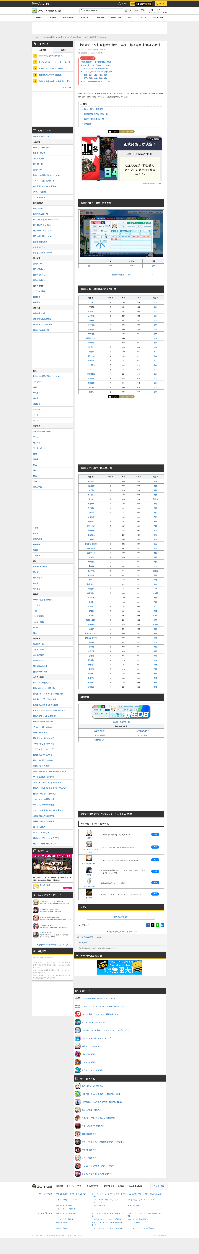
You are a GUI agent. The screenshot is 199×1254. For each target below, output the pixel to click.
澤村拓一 (91, 347)
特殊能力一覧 (38, 644)
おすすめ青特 (38, 655)
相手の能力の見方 (40, 313)
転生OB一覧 (38, 164)
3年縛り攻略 (116, 17)
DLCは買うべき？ (89, 65)
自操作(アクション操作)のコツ (45, 716)
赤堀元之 (91, 651)
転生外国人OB (99, 739)
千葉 (155, 535)
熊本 (155, 530)
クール (35, 415)
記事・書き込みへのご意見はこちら (123, 931)
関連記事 (88, 123)
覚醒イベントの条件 (41, 765)
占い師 (35, 627)
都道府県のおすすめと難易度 (50, 74)
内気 (35, 387)
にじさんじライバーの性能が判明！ (95, 68)
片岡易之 (91, 333)
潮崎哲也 (91, 521)
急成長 (35, 550)
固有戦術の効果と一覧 (42, 431)
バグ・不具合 (38, 158)
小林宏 (91, 655)
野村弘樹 (91, 575)
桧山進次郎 (91, 584)
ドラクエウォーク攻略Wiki (66, 1209)
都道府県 (100, 17)
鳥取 (105, 78)
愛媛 (155, 486)
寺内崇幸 (91, 342)
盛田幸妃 (91, 571)
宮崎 (100, 78)
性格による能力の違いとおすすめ (46, 175)
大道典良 (91, 588)
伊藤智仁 (91, 664)
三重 (155, 588)
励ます (35, 572)
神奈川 (155, 593)
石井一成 (91, 356)
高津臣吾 (91, 503)
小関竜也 (91, 325)
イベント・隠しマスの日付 (43, 180)
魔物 (35, 453)
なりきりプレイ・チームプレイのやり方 (49, 710)
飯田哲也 (91, 535)
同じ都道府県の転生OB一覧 (96, 113)
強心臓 (35, 459)
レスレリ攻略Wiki (62, 1228)
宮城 (155, 611)
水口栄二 (91, 494)
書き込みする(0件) (121, 917)
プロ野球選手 (38, 616)
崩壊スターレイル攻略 (64, 1205)
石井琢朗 (91, 316)
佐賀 (155, 481)
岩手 (85, 78)
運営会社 (121, 1186)
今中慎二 (91, 673)
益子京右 (91, 383)
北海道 (155, 571)
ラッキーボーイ (39, 448)
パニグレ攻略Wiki (134, 1222)
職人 (35, 633)
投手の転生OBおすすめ (42, 236)
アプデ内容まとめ (40, 197)
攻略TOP (39, 17)
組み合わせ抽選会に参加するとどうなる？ (50, 788)
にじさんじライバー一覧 (43, 252)
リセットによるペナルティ (43, 743)
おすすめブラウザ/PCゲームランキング (53, 944)
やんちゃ (36, 392)
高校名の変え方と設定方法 (43, 815)
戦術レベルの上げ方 (41, 330)
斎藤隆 (91, 611)
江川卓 (91, 302)
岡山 (155, 646)
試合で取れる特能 (40, 666)
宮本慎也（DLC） (91, 633)
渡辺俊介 (91, 329)
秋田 (95, 75)
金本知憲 (91, 517)
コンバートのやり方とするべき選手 (47, 782)
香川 (155, 548)
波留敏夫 (91, 687)
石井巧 (91, 392)
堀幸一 (91, 579)
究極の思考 (37, 538)
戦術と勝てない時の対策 (43, 324)
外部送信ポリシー (93, 1186)
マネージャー (158, 17)
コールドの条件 (39, 827)
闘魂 (35, 475)
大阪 (90, 78)
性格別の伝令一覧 (40, 566)
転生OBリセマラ (100, 731)
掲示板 (63, 50)
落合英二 (91, 311)
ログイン (162, 3)
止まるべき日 (68, 17)
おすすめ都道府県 (40, 241)
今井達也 (91, 365)
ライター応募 (159, 1186)
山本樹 (91, 646)
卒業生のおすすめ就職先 (43, 599)
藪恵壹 (91, 499)
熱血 (35, 470)
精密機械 (36, 544)
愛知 (85, 75)
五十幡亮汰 (91, 374)
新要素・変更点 (39, 153)
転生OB (53, 17)
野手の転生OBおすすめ (42, 230)
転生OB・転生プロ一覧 (121, 722)
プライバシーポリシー (75, 1186)
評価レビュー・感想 (41, 147)
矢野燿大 (91, 508)
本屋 (35, 610)
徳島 (105, 75)
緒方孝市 (91, 481)
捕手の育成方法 (39, 274)
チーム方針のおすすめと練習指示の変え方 (50, 771)
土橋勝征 (91, 539)
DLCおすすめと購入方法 (43, 682)
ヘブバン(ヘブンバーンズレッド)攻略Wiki (107, 1219)
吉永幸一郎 (91, 553)
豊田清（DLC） (91, 620)
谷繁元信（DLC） (91, 638)
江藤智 (91, 629)
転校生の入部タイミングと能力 (45, 704)
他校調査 (36, 302)
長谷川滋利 (91, 526)
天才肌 (35, 420)
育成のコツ (85, 17)
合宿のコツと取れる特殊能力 (44, 793)
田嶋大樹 (91, 360)
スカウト (142, 17)
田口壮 (91, 602)
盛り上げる (37, 577)
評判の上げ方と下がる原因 (43, 821)
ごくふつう (37, 381)
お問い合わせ (109, 1186)
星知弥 (91, 351)
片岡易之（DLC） (91, 338)
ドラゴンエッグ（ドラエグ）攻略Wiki (141, 1228)
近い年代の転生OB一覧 (94, 118)
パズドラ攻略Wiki (98, 1205)
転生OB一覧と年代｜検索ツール (51, 55)
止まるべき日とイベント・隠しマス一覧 (54, 62)
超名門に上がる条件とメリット (45, 843)
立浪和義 (91, 597)
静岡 (155, 553)
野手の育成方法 (39, 280)
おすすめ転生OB (142, 731)
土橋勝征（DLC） (91, 544)
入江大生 (91, 369)
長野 (155, 490)
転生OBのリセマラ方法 (42, 225)
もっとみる (67, 87)
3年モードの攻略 (103, 65)
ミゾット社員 (38, 621)
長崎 (155, 579)
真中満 (91, 320)
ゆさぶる (36, 533)
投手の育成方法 (39, 269)
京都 (155, 584)
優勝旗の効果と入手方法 (43, 721)
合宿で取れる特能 (40, 671)
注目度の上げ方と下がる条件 (44, 699)
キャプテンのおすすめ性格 (43, 804)
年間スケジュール (40, 732)
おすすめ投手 (100, 735)
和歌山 (155, 499)
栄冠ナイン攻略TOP (41, 136)
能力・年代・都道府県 (93, 109)
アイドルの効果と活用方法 (43, 777)
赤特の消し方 (38, 660)
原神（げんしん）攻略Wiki (66, 1213)
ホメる (35, 583)
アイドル (36, 605)
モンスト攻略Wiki (134, 1205)
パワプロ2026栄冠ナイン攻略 (91, 937)
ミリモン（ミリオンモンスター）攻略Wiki (107, 1228)
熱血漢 (35, 398)
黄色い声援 (37, 487)
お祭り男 (36, 481)
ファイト (36, 437)
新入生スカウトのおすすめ (43, 738)
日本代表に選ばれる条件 (43, 760)
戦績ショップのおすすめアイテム (46, 838)
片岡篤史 (91, 561)
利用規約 (59, 1186)
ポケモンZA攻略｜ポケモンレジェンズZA (71, 1194)
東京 (155, 629)
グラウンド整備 (39, 291)
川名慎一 (91, 624)
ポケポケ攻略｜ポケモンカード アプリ (142, 1200)
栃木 (90, 75)
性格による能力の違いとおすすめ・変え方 (55, 81)
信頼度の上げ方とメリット (43, 754)
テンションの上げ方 (41, 832)
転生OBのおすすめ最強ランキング (46, 219)
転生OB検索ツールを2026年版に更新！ (96, 62)
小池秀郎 (91, 490)
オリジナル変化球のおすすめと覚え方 (48, 810)
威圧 (35, 464)
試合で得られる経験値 (42, 318)
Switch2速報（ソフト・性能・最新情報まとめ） (145, 1194)
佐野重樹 (91, 486)
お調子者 (36, 403)
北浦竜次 (91, 378)
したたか (36, 409)
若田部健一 (91, 593)
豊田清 (91, 669)
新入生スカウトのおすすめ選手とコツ (53, 68)
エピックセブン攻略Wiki (65, 1219)
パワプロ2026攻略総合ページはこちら (96, 81)
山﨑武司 (91, 512)
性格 (130, 17)
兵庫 (100, 75)
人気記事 (42, 50)
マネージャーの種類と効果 (43, 799)
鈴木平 (91, 557)
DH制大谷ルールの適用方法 (44, 688)
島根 (95, 78)
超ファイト (37, 442)
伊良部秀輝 (91, 548)
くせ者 (35, 527)
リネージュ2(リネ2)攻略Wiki (138, 1219)
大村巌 (91, 615)
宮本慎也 (91, 682)
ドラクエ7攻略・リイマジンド (67, 1200)
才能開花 (36, 555)
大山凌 (91, 387)
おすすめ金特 (38, 649)
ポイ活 (124, 3)
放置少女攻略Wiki (62, 1222)
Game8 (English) (135, 1186)
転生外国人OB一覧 (40, 214)
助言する (36, 588)
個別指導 (36, 296)
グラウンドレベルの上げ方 (43, 749)
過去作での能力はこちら (121, 274)
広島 (155, 503)
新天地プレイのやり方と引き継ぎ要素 (48, 693)
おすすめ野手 (142, 735)
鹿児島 (155, 624)
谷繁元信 (91, 678)
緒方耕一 (91, 530)
